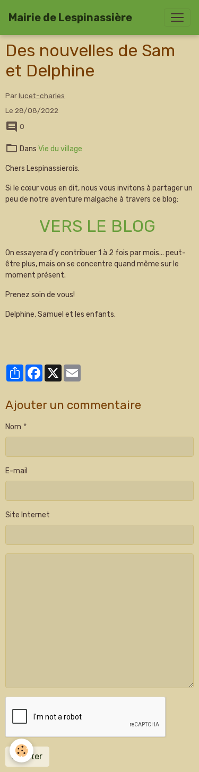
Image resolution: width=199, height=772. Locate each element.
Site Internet (27, 514)
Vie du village (60, 148)
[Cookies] (21, 750)
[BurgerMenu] (177, 17)
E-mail (16, 470)
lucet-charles (42, 95)
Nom (13, 426)
